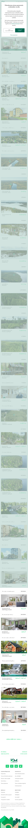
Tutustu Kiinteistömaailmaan (6, 776)
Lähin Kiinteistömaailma (20, 773)
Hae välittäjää (18, 776)
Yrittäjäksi (17, 792)
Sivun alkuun (23, 753)
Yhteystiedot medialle (5, 799)
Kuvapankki (3, 797)
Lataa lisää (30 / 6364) (13, 739)
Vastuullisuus (3, 780)
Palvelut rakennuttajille (5, 778)
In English (24, 751)
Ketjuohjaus (3, 773)
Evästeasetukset (18, 785)
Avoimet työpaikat (18, 799)
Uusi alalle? (17, 797)
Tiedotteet (3, 792)
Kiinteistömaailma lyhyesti (6, 794)
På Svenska (3, 751)
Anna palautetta (5, 753)
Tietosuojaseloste (4, 783)
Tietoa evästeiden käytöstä (20, 783)
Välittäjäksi (17, 794)
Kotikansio (17, 780)
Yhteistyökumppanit (19, 778)
